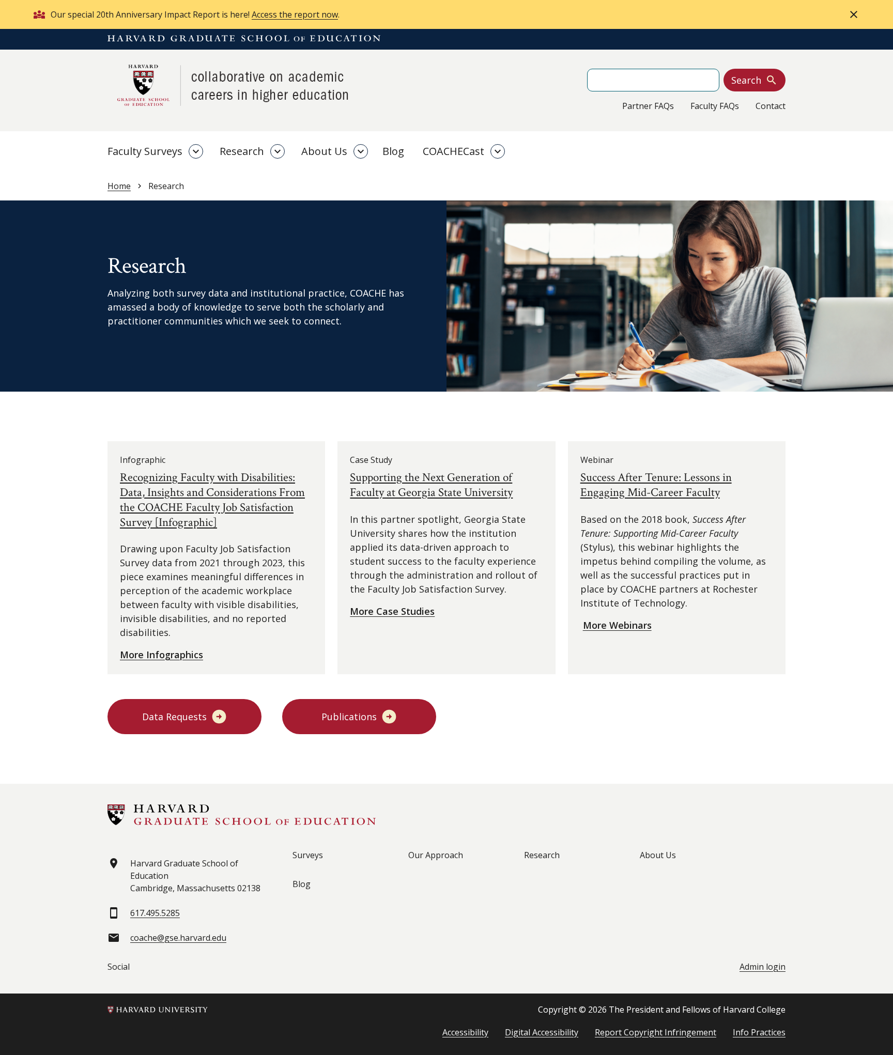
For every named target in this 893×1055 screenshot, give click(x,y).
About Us (324, 151)
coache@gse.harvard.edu (178, 937)
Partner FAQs (648, 106)
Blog (393, 151)
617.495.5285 (155, 913)
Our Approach (435, 855)
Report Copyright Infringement (655, 1032)
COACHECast (453, 151)
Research (242, 151)
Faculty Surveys (144, 151)
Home (119, 186)
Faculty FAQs (714, 106)
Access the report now (295, 14)
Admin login (763, 966)
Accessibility (465, 1032)
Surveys (307, 855)
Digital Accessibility (541, 1032)
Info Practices (759, 1032)
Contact (771, 106)
